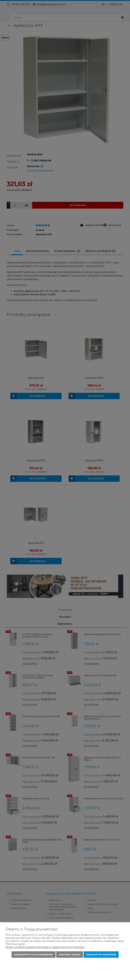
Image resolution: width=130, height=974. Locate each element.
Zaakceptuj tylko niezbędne (33, 954)
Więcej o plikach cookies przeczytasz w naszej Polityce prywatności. (45, 947)
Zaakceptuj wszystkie (101, 954)
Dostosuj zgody (69, 954)
